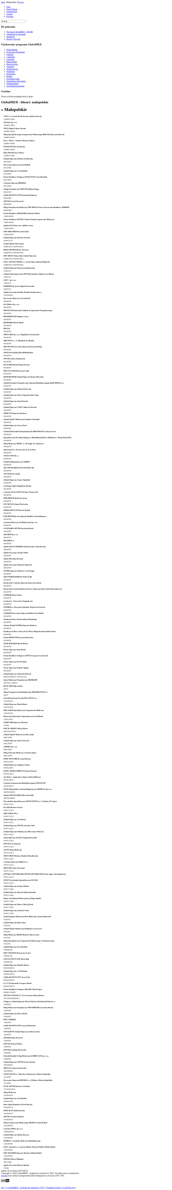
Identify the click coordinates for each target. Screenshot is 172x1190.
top (2, 1187)
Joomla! (4, 1175)
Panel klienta (11, 9)
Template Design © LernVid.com (60, 1187)
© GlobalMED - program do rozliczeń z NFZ (25, 1187)
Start (3, 2)
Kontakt (9, 16)
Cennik (9, 14)
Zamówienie (11, 12)
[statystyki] (5, 1181)
